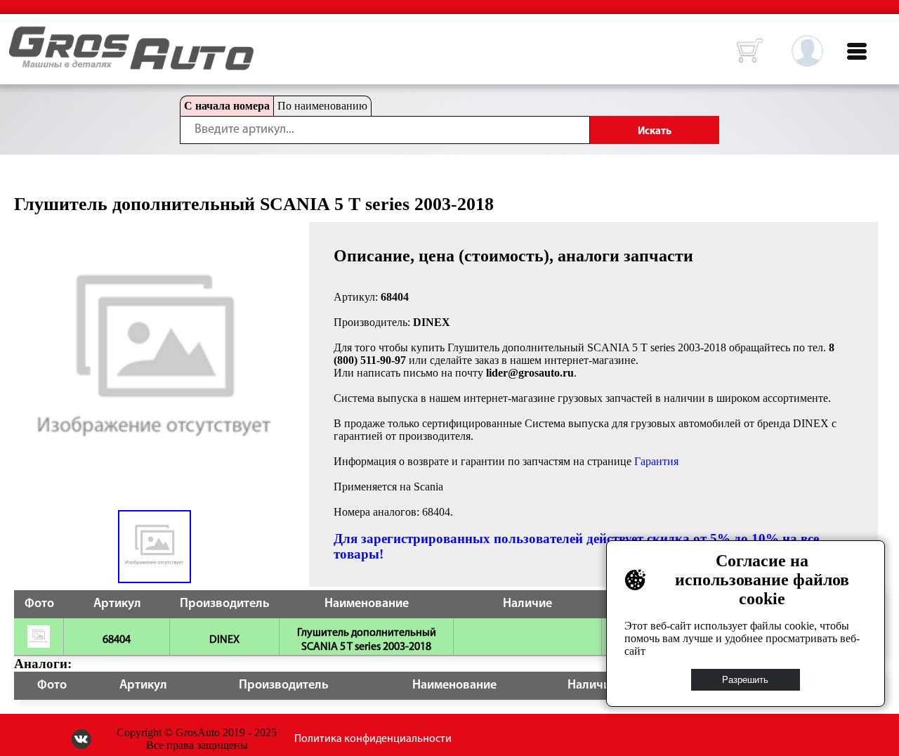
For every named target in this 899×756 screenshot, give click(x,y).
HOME (19, 35)
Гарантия (656, 461)
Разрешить (746, 679)
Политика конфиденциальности (373, 739)
